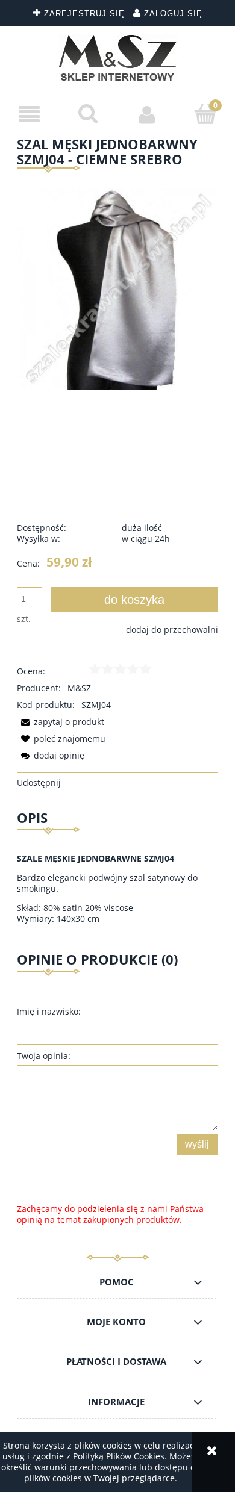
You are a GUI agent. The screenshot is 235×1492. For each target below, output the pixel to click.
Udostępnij (39, 782)
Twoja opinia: (43, 1055)
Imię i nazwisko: (49, 1011)
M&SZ (79, 688)
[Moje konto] (147, 114)
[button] (29, 114)
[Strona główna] (118, 57)
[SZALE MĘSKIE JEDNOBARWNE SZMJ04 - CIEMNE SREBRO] (117, 288)
